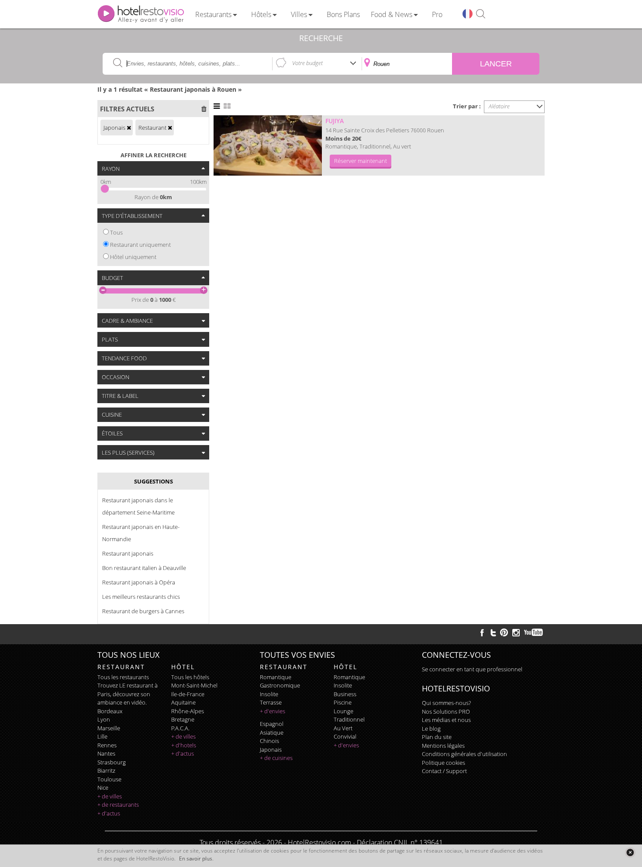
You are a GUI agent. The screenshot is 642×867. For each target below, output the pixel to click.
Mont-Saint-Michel (194, 685)
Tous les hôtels (190, 677)
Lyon (103, 719)
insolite (269, 694)
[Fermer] (630, 852)
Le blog (431, 728)
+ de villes (109, 796)
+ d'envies (272, 711)
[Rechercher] (480, 14)
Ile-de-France (187, 694)
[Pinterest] (504, 632)
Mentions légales (443, 746)
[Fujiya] (268, 145)
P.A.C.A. (180, 728)
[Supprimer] (129, 127)
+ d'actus (108, 813)
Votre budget (307, 63)
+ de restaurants (118, 804)
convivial (345, 736)
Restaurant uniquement (140, 245)
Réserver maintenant (360, 161)
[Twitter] (493, 632)
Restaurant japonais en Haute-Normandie (140, 533)
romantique (275, 677)
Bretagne (182, 719)
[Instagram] (516, 634)
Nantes (106, 753)
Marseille (108, 728)
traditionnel (349, 719)
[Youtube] (534, 632)
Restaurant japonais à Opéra (138, 582)
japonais (271, 749)
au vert (343, 728)
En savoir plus (195, 858)
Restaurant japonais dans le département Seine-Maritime (138, 506)
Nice (102, 787)
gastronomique (280, 685)
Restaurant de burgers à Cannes (143, 611)
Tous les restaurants (123, 677)
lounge (343, 711)
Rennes (107, 745)
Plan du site (437, 737)
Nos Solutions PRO (446, 711)
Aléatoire (499, 106)
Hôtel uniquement (133, 257)
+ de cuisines (276, 758)
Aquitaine (183, 702)
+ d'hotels (183, 745)
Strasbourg (111, 762)
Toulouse (109, 779)
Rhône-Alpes (187, 711)
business (345, 694)
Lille (102, 736)
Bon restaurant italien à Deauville (144, 568)
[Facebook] (482, 632)
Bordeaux (109, 711)
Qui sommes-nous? (446, 703)
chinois (269, 741)
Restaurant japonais (127, 553)
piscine (343, 702)
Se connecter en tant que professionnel (472, 669)
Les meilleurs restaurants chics (141, 597)
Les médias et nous (446, 720)
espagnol (271, 724)
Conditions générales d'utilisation (464, 754)
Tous (116, 232)
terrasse (271, 702)
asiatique (271, 732)
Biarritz (106, 770)
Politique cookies (443, 763)
